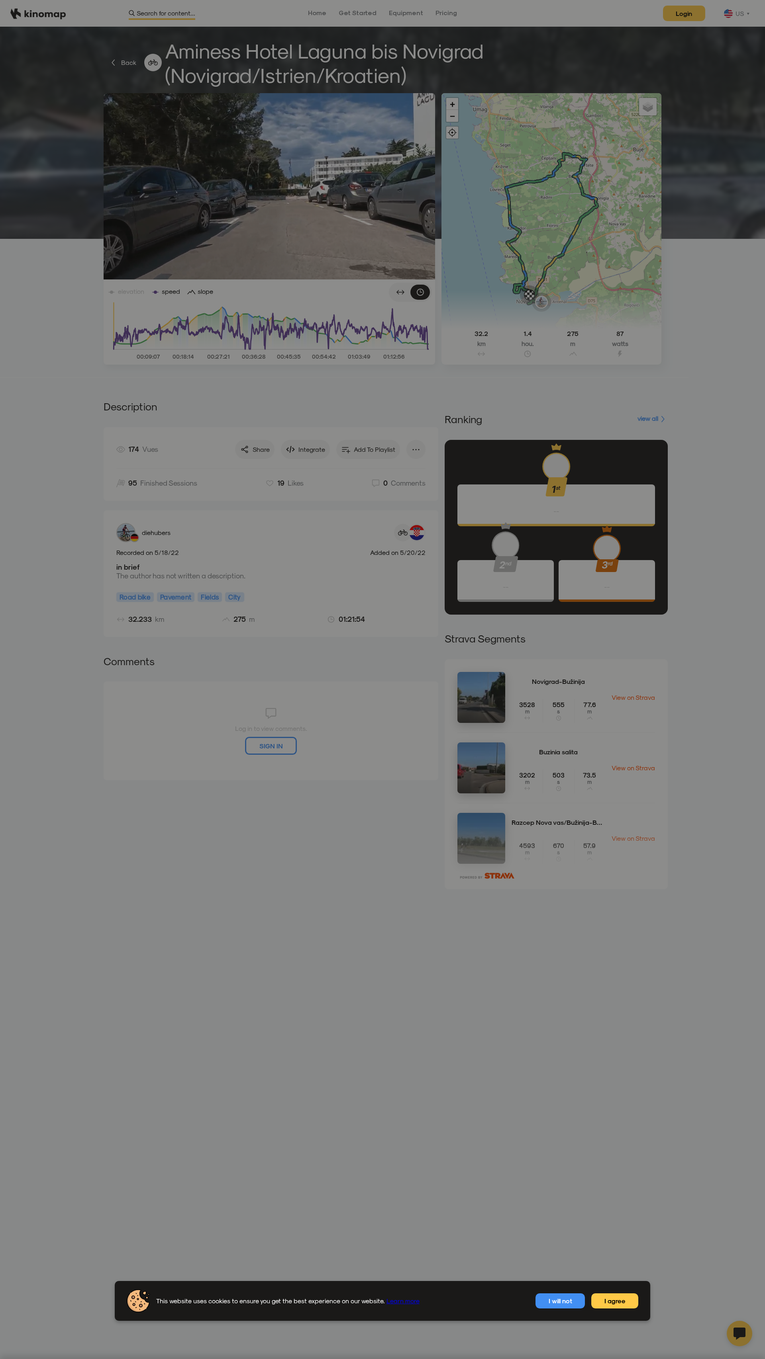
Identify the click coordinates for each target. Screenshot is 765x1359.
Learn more (403, 1300)
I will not (560, 1300)
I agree (615, 1300)
